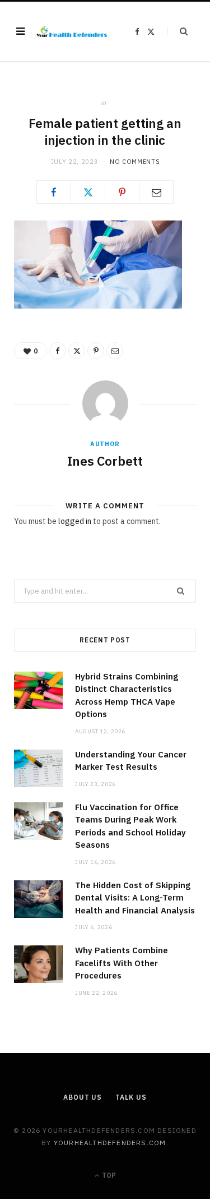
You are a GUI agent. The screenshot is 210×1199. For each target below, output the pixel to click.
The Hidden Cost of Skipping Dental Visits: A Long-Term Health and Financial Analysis (135, 898)
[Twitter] (88, 192)
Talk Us (131, 1097)
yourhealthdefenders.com (110, 1142)
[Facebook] (53, 192)
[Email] (156, 192)
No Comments (135, 162)
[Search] (177, 31)
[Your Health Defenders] (71, 31)
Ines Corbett (105, 460)
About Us (82, 1097)
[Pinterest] (122, 192)
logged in (74, 521)
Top (108, 1175)
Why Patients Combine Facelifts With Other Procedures (121, 963)
